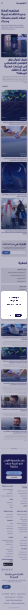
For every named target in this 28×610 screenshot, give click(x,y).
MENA (9, 315)
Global (18, 315)
